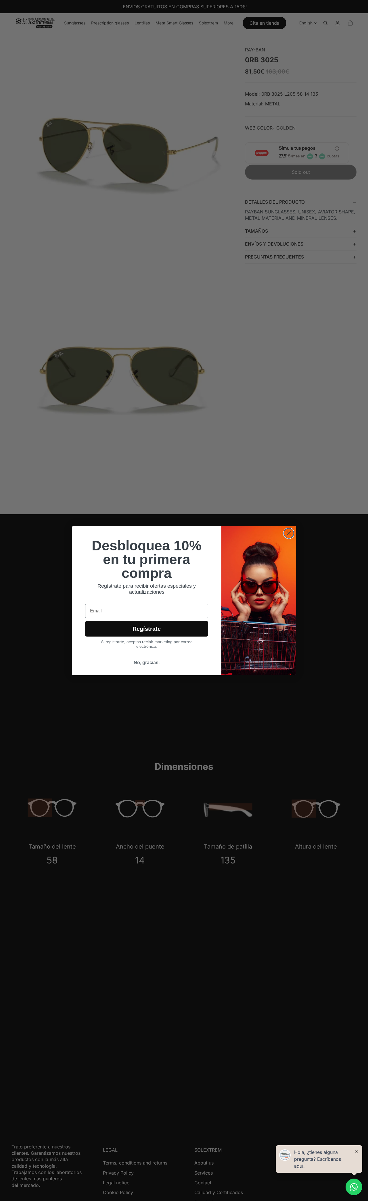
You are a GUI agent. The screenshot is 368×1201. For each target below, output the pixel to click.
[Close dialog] (289, 533)
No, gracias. (147, 662)
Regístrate (147, 629)
